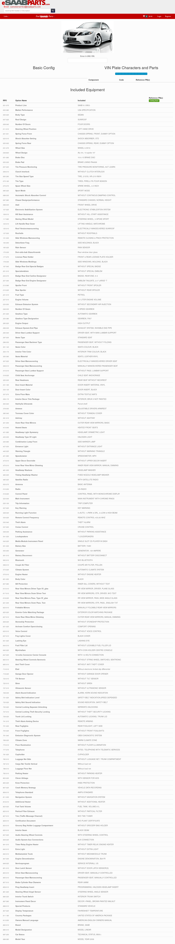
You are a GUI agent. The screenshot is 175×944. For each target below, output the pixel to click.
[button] (45, 16)
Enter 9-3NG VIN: (87, 56)
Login (159, 16)
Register (168, 16)
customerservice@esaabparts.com (25, 6)
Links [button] (6, 16)
